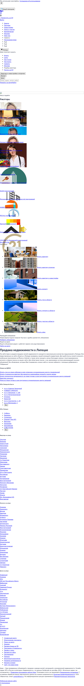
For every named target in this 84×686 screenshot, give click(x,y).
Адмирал (7, 397)
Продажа (7, 25)
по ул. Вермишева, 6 (11, 403)
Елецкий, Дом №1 (10, 419)
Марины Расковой (6, 526)
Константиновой (5, 481)
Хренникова (4, 552)
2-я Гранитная (4, 460)
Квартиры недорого (6, 378)
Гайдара (2, 563)
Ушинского (3, 509)
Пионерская (4, 470)
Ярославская (4, 499)
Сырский (3, 585)
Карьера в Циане (9, 663)
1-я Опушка (4, 612)
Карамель (7, 415)
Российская (4, 474)
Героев (2, 493)
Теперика (3, 441)
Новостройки (8, 27)
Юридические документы (12, 640)
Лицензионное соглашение (69, 672)
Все (6, 405)
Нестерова (3, 521)
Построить (7, 62)
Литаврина (3, 487)
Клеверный (3, 575)
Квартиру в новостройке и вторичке (13, 73)
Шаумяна (3, 630)
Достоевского (4, 464)
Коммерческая (9, 31)
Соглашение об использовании (30, 1)
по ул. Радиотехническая (12, 395)
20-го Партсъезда (6, 472)
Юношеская (4, 548)
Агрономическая (5, 530)
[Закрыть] (1, 3)
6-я (1, 624)
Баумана (3, 554)
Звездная (3, 513)
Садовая (3, 632)
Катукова (3, 544)
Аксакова (3, 536)
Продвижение (8, 654)
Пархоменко (4, 446)
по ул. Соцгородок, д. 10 (12, 401)
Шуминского (4, 523)
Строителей (4, 561)
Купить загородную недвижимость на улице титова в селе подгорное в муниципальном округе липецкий (35, 376)
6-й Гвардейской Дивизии (8, 489)
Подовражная (4, 478)
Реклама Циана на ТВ (11, 646)
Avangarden (7, 423)
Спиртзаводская (5, 468)
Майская (3, 595)
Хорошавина (4, 534)
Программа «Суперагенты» (13, 648)
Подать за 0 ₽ (8, 70)
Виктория (7, 421)
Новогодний (4, 444)
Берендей (7, 399)
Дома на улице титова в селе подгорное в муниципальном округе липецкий (25, 380)
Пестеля (2, 491)
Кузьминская (4, 628)
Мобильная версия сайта (8, 681)
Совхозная (3, 448)
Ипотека (7, 34)
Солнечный (8, 417)
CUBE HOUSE (8, 428)
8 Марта (3, 517)
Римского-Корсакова (7, 483)
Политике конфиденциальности (64, 674)
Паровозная (4, 622)
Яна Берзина (4, 556)
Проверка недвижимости (12, 661)
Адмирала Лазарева (6, 519)
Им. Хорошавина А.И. (7, 497)
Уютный (2, 616)
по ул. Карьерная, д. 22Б (12, 393)
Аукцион (7, 644)
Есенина (2, 550)
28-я (1, 579)
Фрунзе (2, 511)
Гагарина (3, 507)
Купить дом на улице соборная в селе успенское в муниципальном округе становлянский (30, 372)
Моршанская (4, 450)
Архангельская (5, 542)
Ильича (2, 495)
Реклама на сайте (10, 652)
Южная (2, 620)
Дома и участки (9, 29)
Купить (6, 55)
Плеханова (3, 454)
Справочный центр (10, 638)
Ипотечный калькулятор (12, 658)
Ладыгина (3, 485)
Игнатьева (3, 540)
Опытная (3, 439)
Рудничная (3, 602)
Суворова (3, 558)
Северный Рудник (6, 587)
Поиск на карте (9, 642)
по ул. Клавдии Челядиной (13, 388)
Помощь (7, 656)
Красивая (3, 604)
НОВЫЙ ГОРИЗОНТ (11, 390)
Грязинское (3, 597)
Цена (2, 78)
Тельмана (3, 532)
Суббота (7, 413)
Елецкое (2, 538)
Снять (6, 57)
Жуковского (4, 515)
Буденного (3, 589)
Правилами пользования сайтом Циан (23, 672)
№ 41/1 (2, 626)
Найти (14, 82)
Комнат (3, 76)
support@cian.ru (18, 676)
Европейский (8, 426)
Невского (3, 567)
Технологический (5, 614)
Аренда (6, 23)
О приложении (5, 683)
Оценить (7, 64)
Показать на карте (6, 82)
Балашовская (4, 634)
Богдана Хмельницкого (7, 606)
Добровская (4, 610)
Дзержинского (5, 452)
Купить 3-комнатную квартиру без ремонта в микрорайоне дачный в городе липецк (28, 374)
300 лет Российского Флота (9, 581)
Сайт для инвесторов (11, 665)
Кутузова (3, 476)
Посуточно (7, 60)
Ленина (2, 466)
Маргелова (3, 462)
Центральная (4, 593)
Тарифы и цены (9, 650)
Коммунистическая (6, 546)
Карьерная (3, 458)
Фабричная (3, 583)
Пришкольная (4, 618)
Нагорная (3, 456)
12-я (1, 591)
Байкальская (4, 608)
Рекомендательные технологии (64, 676)
